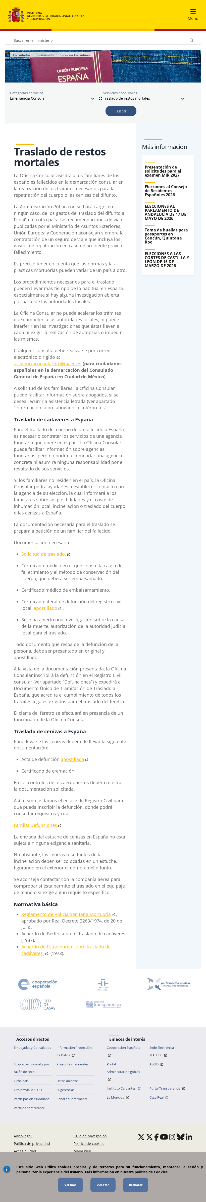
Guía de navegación (90, 1136)
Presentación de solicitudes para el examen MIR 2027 (163, 171)
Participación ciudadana (31, 1099)
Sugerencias (65, 1090)
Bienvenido (45, 55)
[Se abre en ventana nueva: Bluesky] (181, 1137)
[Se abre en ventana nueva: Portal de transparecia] (103, 1004)
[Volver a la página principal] (49, 14)
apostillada (72, 759)
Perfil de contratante (29, 1108)
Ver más (70, 1185)
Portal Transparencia (165, 1088)
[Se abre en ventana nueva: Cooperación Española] (37, 984)
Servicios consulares (120, 93)
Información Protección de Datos (74, 1051)
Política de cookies (89, 1143)
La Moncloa (116, 1097)
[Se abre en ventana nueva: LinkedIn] (189, 1137)
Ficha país (21, 1080)
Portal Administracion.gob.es (123, 1068)
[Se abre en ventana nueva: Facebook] (156, 1137)
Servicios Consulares (75, 55)
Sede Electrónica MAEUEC (161, 1051)
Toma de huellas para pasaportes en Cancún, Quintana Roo (166, 236)
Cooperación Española (123, 1047)
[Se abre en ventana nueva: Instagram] (172, 1137)
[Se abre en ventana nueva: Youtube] (164, 1137)
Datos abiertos (67, 1080)
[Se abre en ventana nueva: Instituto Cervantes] (103, 984)
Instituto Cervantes (121, 1088)
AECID (154, 1064)
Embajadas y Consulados (32, 1047)
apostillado (45, 608)
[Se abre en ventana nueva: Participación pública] (168, 984)
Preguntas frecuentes (72, 1064)
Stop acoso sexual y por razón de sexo (31, 1068)
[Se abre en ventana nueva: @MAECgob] (141, 1137)
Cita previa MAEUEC (28, 1090)
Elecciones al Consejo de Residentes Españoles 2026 (166, 190)
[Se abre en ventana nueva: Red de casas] (37, 1004)
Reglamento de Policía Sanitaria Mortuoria (66, 914)
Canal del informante (72, 1099)
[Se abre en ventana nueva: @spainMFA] (149, 1137)
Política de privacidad (32, 1143)
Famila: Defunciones (35, 825)
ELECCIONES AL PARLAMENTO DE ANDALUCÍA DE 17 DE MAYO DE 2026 (165, 212)
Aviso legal (23, 1136)
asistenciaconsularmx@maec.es (47, 363)
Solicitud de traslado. (43, 554)
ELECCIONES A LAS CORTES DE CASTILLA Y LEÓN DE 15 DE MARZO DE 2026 (167, 259)
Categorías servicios (26, 93)
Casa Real (156, 1097)
